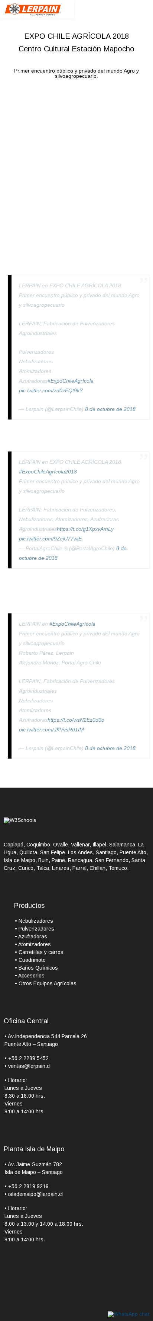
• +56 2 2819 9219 (26, 1186)
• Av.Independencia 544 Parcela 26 (45, 1036)
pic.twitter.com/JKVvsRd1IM (51, 730)
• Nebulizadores (34, 921)
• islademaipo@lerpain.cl (33, 1194)
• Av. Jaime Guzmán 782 (33, 1164)
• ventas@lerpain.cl (27, 1066)
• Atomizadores (33, 944)
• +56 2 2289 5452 (26, 1058)
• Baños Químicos (36, 968)
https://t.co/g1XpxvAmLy (85, 529)
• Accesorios (30, 976)
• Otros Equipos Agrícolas (45, 983)
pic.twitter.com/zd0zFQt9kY (51, 390)
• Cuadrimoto (30, 960)
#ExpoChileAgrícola (71, 381)
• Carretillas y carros (39, 952)
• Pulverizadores (34, 929)
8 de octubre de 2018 (110, 409)
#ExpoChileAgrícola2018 (48, 472)
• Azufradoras (31, 936)
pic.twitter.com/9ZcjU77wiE (50, 539)
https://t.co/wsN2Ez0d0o (76, 720)
